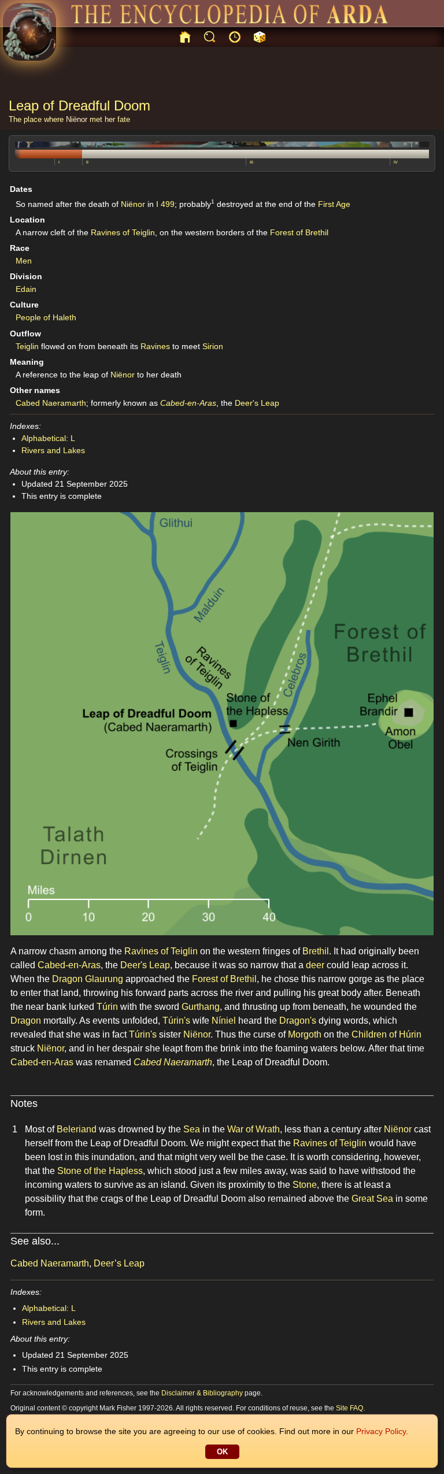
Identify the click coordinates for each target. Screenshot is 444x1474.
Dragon (67, 979)
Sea (191, 1129)
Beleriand (77, 1129)
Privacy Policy (381, 1431)
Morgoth (304, 1034)
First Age (334, 204)
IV (396, 162)
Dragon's (297, 1020)
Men (24, 260)
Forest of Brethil (299, 232)
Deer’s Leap (119, 1263)
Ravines (155, 346)
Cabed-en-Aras (188, 403)
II (87, 162)
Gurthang (201, 1007)
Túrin (107, 1007)
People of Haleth (46, 317)
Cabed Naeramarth (51, 403)
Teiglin (27, 346)
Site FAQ (349, 1408)
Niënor (76, 119)
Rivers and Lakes (53, 450)
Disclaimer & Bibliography (202, 1393)
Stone (305, 1185)
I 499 (165, 204)
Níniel (224, 1020)
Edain (26, 289)
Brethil (315, 951)
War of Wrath (253, 1129)
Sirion (212, 346)
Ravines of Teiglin (123, 232)
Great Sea (372, 1198)
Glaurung (104, 979)
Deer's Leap (257, 403)
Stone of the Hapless (100, 1171)
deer (315, 965)
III (251, 162)
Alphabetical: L (48, 438)
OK (222, 1451)
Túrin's (176, 1020)
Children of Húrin (386, 1034)
